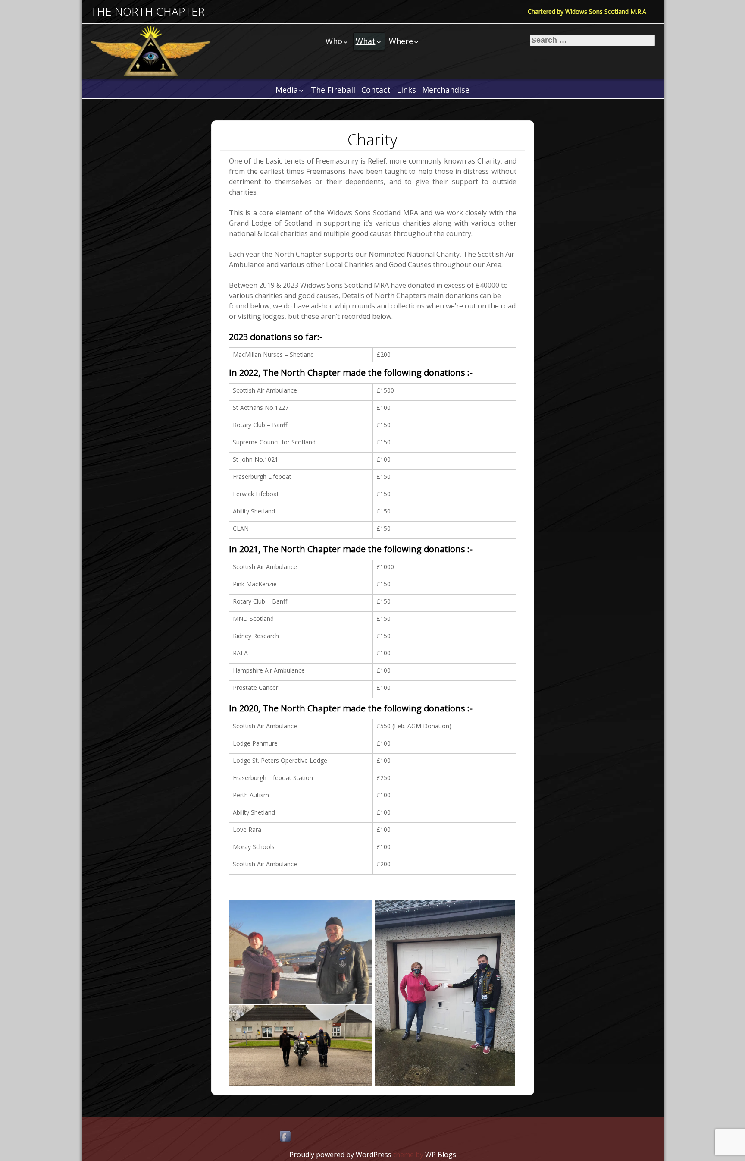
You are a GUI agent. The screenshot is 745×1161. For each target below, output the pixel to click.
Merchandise (446, 90)
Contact (376, 90)
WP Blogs (440, 1154)
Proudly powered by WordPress (340, 1154)
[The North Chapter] (151, 51)
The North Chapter (148, 11)
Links (406, 90)
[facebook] (286, 1137)
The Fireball (333, 90)
